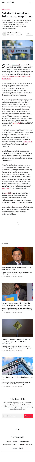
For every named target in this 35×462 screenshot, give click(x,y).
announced (16, 65)
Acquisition (6, 9)
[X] (16, 429)
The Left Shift (8, 3)
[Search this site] (29, 2)
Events (15, 441)
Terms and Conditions (25, 444)
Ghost (21, 448)
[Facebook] (19, 429)
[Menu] (32, 2)
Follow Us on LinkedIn (9, 444)
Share (29, 34)
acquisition (8, 193)
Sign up (8, 441)
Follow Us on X (24, 441)
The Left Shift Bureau (14, 33)
